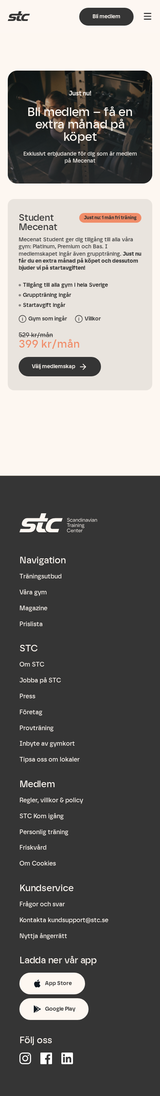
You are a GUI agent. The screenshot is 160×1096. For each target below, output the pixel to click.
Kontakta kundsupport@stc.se (63, 920)
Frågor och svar (42, 904)
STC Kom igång (41, 816)
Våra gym (33, 592)
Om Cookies (37, 863)
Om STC (31, 664)
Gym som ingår (47, 318)
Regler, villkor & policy (51, 800)
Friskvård (33, 847)
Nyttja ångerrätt (43, 936)
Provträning (36, 728)
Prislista (31, 624)
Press (27, 696)
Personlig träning (43, 832)
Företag (30, 712)
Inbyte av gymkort (47, 743)
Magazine (33, 608)
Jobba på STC (40, 680)
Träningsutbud (40, 576)
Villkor (93, 318)
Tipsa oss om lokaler (49, 759)
